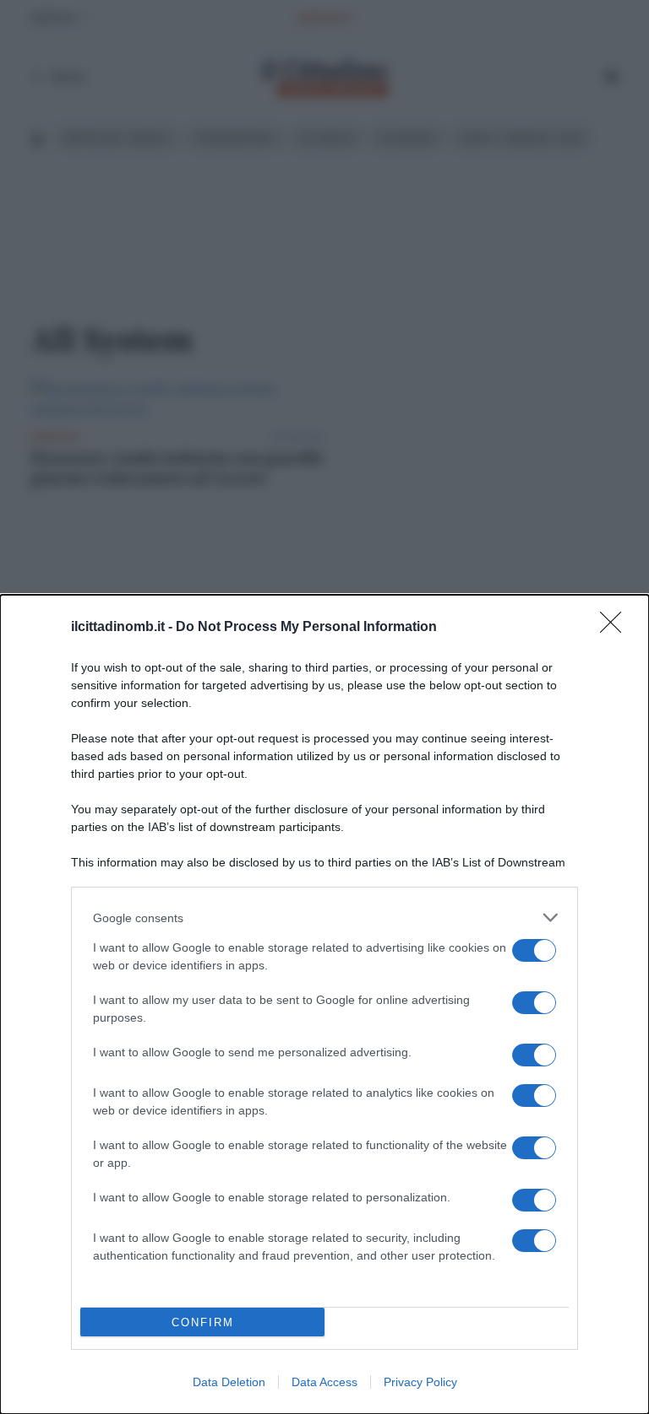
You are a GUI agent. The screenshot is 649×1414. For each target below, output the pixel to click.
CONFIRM (203, 1322)
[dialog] (324, 1004)
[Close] (616, 628)
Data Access (324, 1382)
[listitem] (324, 917)
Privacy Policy (420, 1382)
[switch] (534, 950)
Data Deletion (229, 1382)
